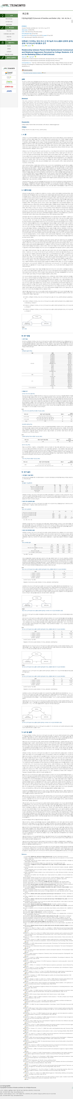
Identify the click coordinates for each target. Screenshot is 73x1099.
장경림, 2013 (40, 154)
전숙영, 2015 (38, 214)
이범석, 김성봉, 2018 (40, 177)
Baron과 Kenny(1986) (38, 534)
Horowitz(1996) (54, 140)
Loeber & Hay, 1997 (61, 211)
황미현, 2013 (52, 784)
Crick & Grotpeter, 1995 (49, 197)
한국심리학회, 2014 (68, 193)
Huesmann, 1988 (52, 211)
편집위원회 (9, 24)
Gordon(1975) (41, 228)
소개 (11, 15)
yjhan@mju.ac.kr (26, 66)
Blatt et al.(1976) (26, 447)
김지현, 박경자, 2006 (30, 214)
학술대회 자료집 (9, 54)
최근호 (9, 46)
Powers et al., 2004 (27, 256)
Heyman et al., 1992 (27, 765)
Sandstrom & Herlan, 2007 (60, 770)
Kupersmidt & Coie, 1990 (34, 145)
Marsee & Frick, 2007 (47, 214)
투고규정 (9, 31)
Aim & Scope (9, 18)
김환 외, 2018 (53, 754)
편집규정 (9, 36)
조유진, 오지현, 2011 (29, 162)
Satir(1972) (56, 226)
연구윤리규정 (9, 21)
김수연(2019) (54, 282)
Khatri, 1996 (43, 145)
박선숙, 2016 (30, 237)
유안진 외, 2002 (57, 145)
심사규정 (9, 39)
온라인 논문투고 (11, 57)
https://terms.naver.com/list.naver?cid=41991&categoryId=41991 (53, 918)
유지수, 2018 (32, 756)
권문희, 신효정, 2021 (51, 273)
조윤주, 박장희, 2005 (30, 140)
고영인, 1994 (52, 209)
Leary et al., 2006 (51, 277)
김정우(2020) (33, 448)
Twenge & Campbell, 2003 (28, 772)
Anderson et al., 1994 (59, 253)
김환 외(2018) (65, 279)
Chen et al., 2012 (27, 770)
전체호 (9, 48)
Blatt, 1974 (50, 259)
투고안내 (11, 27)
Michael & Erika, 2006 (58, 214)
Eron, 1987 (44, 211)
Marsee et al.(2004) (27, 426)
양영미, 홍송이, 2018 (37, 759)
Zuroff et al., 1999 (32, 788)
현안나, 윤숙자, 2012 (63, 156)
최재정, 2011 (35, 161)
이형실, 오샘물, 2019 (67, 145)
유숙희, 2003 (50, 145)
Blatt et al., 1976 (47, 807)
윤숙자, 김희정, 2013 (30, 159)
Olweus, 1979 (69, 211)
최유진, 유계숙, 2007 (63, 233)
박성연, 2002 (38, 784)
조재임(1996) (40, 447)
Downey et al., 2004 (37, 770)
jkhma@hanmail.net (18, 1095)
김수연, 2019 (68, 765)
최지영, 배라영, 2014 (59, 147)
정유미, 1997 (59, 161)
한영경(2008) (52, 426)
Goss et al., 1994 (34, 768)
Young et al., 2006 (31, 204)
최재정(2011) (25, 744)
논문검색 (9, 51)
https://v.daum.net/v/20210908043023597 (63, 920)
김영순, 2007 (41, 786)
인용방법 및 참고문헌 (9, 33)
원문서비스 (11, 42)
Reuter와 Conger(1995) (32, 221)
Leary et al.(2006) (34, 762)
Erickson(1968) (33, 137)
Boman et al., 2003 (61, 764)
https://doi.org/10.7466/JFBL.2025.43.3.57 (34, 37)
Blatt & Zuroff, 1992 (56, 261)
